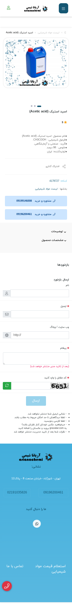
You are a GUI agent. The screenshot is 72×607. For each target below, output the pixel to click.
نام (67, 285)
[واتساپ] (37, 524)
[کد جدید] (7, 386)
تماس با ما (14, 566)
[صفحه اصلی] (65, 32)
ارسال (36, 400)
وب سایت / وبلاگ (59, 327)
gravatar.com (57, 428)
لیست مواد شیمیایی (48, 32)
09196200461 (53, 492)
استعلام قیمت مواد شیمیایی (50, 569)
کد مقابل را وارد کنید (55, 378)
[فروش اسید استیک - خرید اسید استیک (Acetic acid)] (36, 457)
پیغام (63, 348)
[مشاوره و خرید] (7, 586)
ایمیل (63, 306)
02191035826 (17, 492)
